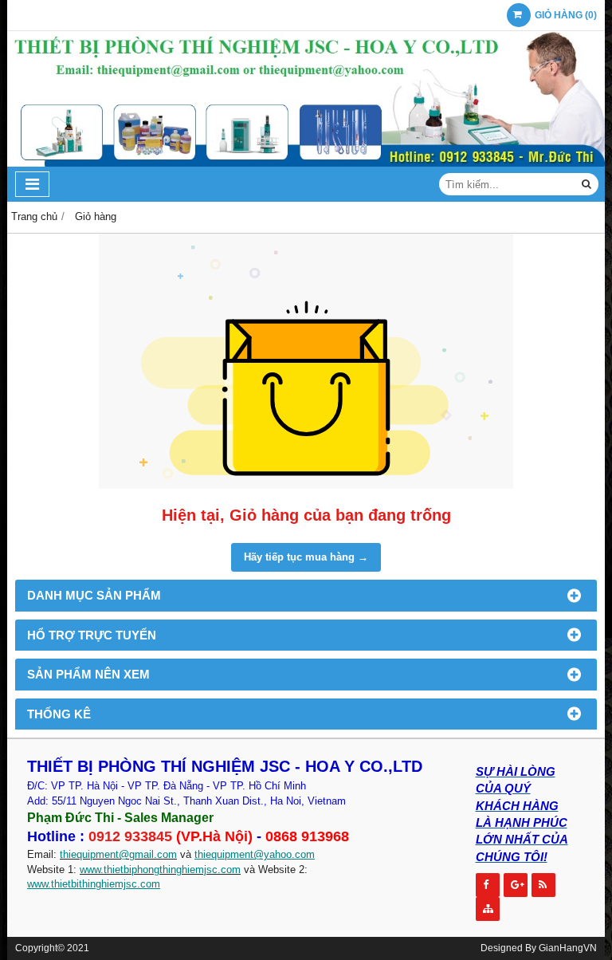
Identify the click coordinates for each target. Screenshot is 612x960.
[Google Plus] (516, 885)
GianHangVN (568, 947)
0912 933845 (130, 836)
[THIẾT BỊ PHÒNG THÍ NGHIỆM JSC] (306, 163)
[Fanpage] (488, 885)
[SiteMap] (488, 909)
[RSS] (543, 885)
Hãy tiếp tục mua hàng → (306, 557)
